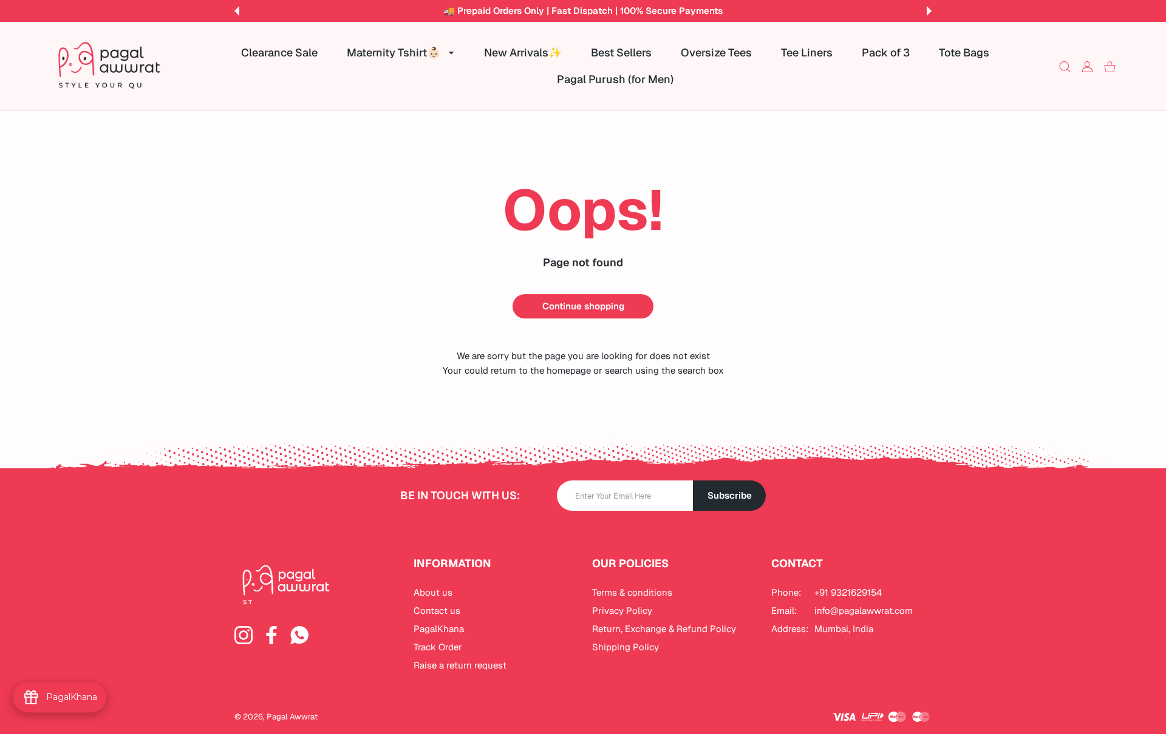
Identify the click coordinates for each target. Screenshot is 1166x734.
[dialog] (1065, 66)
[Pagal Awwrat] (109, 66)
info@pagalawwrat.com (863, 610)
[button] (236, 11)
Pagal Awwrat (292, 717)
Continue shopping (583, 306)
